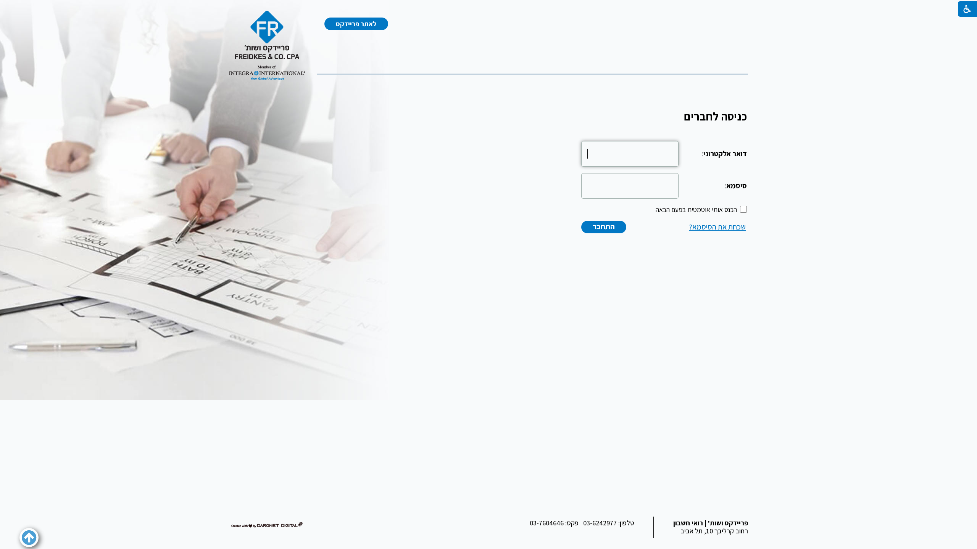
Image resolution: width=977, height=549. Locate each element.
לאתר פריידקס (356, 23)
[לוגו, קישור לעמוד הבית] (267, 45)
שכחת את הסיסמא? (717, 227)
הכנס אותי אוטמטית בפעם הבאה (696, 209)
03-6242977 (600, 522)
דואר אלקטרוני (725, 154)
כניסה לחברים (715, 116)
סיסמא (736, 186)
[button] (29, 537)
